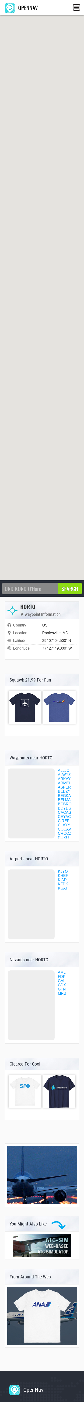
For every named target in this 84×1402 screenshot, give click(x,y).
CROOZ (64, 833)
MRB (62, 993)
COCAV (64, 829)
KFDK (63, 884)
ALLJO (63, 770)
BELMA (64, 800)
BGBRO (64, 804)
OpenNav (32, 1390)
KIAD (62, 880)
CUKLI (63, 838)
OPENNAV (27, 7)
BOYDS (64, 808)
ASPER (64, 787)
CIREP (64, 821)
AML (62, 972)
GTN (62, 989)
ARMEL (64, 783)
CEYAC (64, 817)
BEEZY (64, 791)
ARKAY (64, 779)
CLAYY (64, 825)
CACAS (64, 812)
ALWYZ (64, 775)
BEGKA (64, 796)
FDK (62, 977)
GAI (61, 981)
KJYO (63, 871)
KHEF (63, 876)
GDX (62, 985)
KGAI (62, 888)
